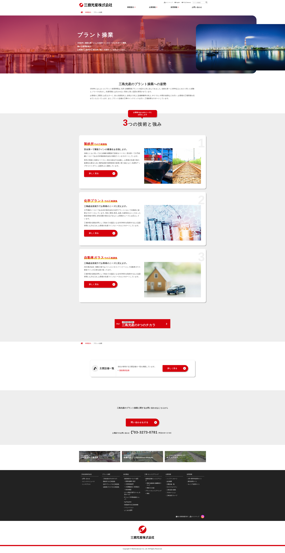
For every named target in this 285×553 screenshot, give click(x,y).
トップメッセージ (172, 478)
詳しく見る (94, 173)
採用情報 (189, 474)
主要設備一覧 (171, 484)
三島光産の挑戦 (171, 490)
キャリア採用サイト (194, 484)
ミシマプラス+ (86, 484)
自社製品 (126, 474)
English (178, 2)
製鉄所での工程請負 (109, 481)
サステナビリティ (172, 487)
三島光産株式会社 (86, 474)
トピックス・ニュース (88, 481)
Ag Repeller (127, 502)
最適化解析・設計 (130, 481)
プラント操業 (106, 474)
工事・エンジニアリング (152, 474)
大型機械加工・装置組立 (132, 487)
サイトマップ (169, 2)
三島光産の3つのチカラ (110, 478)
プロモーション (171, 492)
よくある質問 (128, 510)
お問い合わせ (197, 7)
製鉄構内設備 (124, 370)
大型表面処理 (129, 484)
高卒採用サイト (192, 481)
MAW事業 (128, 489)
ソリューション (129, 507)
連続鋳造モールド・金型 (131, 478)
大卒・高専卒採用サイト (195, 478)
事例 (148, 493)
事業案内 (88, 12)
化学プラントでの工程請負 (111, 484)
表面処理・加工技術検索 (131, 505)
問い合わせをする (139, 422)
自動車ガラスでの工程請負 (111, 487)
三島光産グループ (172, 495)
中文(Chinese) (187, 2)
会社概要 (169, 481)
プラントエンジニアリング (153, 490)
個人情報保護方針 (182, 516)
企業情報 (168, 474)
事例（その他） (151, 488)
